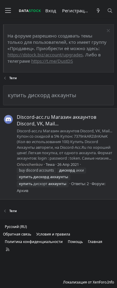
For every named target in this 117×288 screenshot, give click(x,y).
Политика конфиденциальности (34, 241)
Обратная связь (17, 234)
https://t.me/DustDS (52, 61)
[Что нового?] (98, 10)
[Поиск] (110, 10)
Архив (22, 190)
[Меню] (7, 10)
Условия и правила (53, 234)
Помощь (75, 241)
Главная (95, 241)
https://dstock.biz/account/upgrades (45, 55)
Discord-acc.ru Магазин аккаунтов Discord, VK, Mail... (56, 120)
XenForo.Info (103, 282)
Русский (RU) (16, 226)
